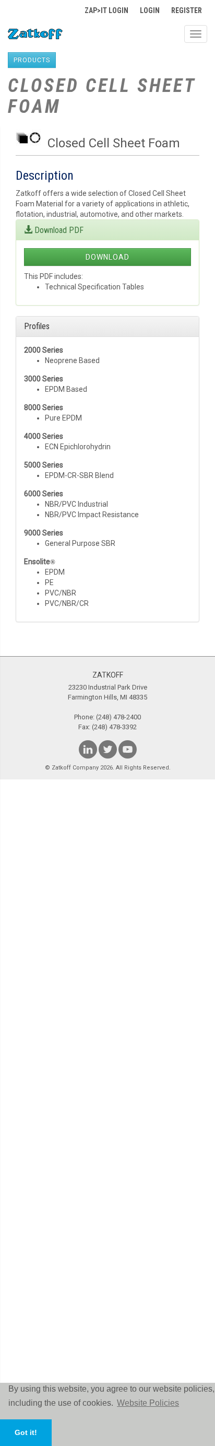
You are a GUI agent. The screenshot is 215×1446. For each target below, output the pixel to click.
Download (107, 257)
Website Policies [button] (148, 1402)
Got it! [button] (26, 1432)
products (32, 60)
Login (150, 10)
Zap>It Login (106, 10)
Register (186, 10)
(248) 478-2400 (118, 717)
